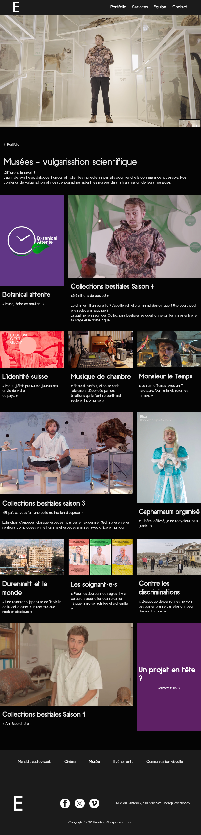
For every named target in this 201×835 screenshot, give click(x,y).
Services (140, 7)
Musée (94, 762)
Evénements (123, 762)
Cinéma (70, 762)
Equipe (160, 7)
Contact (179, 7)
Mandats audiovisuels (34, 762)
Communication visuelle (164, 762)
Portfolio (118, 7)
